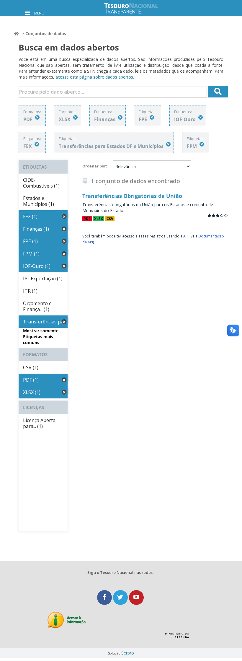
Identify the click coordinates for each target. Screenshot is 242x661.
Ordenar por (94, 166)
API (186, 236)
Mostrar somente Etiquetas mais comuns (40, 336)
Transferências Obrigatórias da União (132, 195)
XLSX (98, 218)
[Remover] (37, 117)
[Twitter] (121, 597)
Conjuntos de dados (45, 33)
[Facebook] (105, 597)
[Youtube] (136, 597)
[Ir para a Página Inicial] (135, 8)
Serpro (127, 653)
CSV (110, 218)
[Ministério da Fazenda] (177, 637)
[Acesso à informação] (67, 620)
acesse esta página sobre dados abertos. (94, 77)
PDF (87, 218)
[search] (218, 91)
